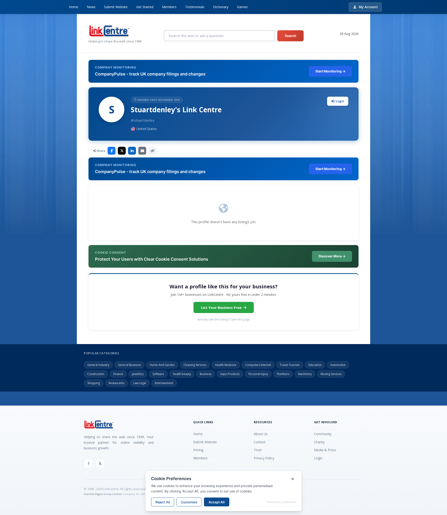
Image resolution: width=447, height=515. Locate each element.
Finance (118, 374)
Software (158, 374)
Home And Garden (162, 365)
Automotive (338, 365)
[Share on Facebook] (111, 151)
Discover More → (331, 256)
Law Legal (139, 383)
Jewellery (138, 374)
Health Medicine (225, 365)
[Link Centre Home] (115, 30)
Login (340, 101)
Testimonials (194, 7)
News (91, 7)
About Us (261, 434)
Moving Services (331, 374)
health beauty (182, 374)
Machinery (305, 374)
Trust (258, 450)
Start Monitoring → (330, 71)
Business (205, 374)
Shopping (93, 383)
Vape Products (230, 374)
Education (315, 365)
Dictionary (220, 7)
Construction (95, 374)
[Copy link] (152, 151)
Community (323, 434)
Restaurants (116, 383)
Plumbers (283, 374)
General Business (129, 365)
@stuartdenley (143, 120)
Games (242, 7)
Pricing (198, 450)
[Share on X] (122, 151)
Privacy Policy (264, 458)
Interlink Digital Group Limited (103, 494)
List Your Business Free (221, 307)
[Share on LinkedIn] (132, 151)
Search (290, 36)
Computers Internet (258, 365)
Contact (260, 442)
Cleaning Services (194, 365)
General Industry (98, 365)
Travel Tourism (290, 365)
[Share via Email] (142, 151)
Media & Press (325, 450)
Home (73, 7)
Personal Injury (258, 374)
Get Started (144, 7)
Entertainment (164, 383)
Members (169, 7)
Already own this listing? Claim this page (223, 319)
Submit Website (116, 7)
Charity (319, 442)
